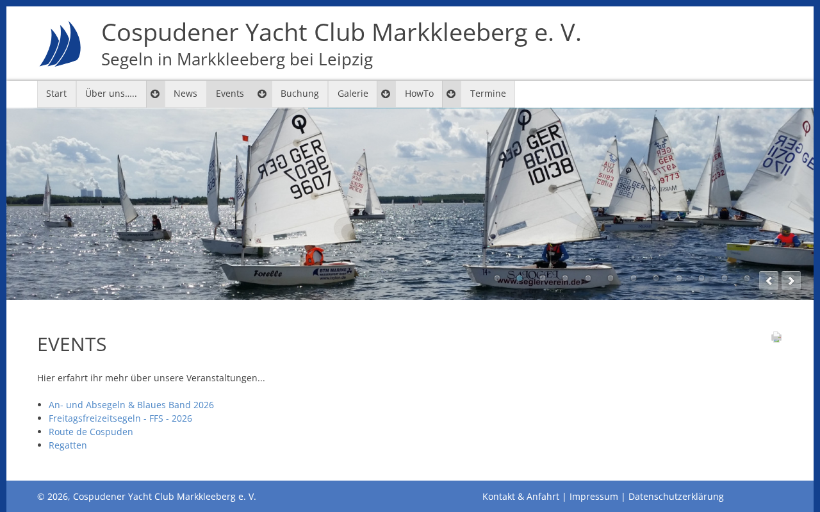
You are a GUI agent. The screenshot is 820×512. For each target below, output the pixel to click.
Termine (488, 93)
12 (747, 278)
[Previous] (768, 280)
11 (724, 278)
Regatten (68, 445)
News (185, 93)
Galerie (353, 93)
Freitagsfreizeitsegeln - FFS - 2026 (120, 418)
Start (56, 93)
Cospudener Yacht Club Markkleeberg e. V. (341, 43)
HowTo (419, 93)
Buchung (300, 93)
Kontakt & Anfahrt (520, 496)
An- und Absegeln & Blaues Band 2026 (131, 405)
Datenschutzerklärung (676, 496)
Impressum (594, 496)
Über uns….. (111, 93)
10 (701, 278)
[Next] (791, 280)
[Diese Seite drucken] (776, 340)
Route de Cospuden (91, 431)
